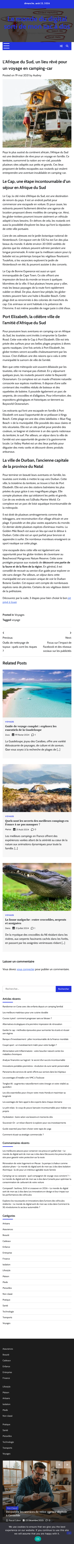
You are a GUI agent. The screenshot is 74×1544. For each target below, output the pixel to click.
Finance (6, 1258)
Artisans (6, 1223)
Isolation (6, 1264)
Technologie (8, 1311)
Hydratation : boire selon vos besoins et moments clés (28, 1117)
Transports (7, 1317)
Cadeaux (7, 1241)
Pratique (6, 1299)
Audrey (37, 75)
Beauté (6, 1235)
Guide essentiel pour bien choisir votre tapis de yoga (27, 1128)
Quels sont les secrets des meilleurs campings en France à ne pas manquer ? (36, 822)
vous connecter (25, 969)
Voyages (19, 614)
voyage (16, 620)
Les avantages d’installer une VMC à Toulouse (23, 1077)
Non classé (8, 1294)
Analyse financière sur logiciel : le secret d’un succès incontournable (34, 1060)
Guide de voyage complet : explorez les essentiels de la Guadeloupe (30, 728)
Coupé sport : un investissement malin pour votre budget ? (30, 1045)
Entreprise (7, 1252)
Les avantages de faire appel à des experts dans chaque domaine (32, 1102)
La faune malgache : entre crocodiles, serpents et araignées (35, 921)
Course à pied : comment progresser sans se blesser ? (27, 1018)
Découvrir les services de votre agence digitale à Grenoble (36, 1513)
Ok (37, 1539)
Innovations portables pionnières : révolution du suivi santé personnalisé (36, 1066)
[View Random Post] (61, 46)
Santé (5, 1305)
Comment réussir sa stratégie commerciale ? (23, 1134)
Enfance (6, 1247)
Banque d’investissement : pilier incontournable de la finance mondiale (35, 1039)
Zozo (7, 735)
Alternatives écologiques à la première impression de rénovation (32, 1024)
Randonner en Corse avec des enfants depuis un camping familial (33, 1006)
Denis (7, 928)
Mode (5, 1282)
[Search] (67, 46)
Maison (6, 1276)
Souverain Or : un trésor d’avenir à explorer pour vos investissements (34, 1122)
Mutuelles (7, 1288)
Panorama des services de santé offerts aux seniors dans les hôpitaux (34, 1072)
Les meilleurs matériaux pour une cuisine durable (25, 1012)
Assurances (8, 1229)
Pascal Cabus (15, 1520)
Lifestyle (6, 1270)
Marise (8, 829)
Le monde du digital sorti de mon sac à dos (37, 22)
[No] (69, 1533)
